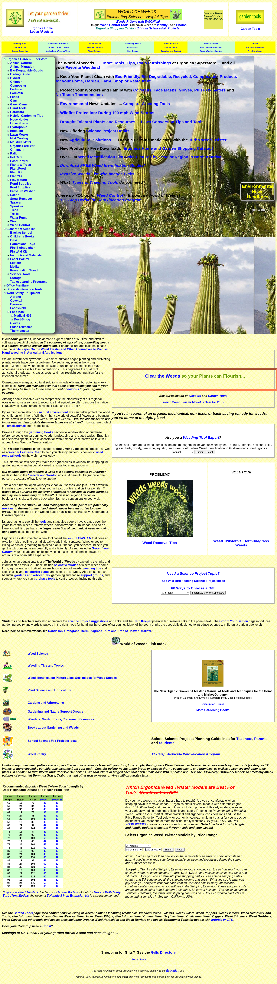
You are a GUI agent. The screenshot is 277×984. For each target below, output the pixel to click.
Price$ (220, 704)
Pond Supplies (20, 183)
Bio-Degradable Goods (26, 70)
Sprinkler (16, 206)
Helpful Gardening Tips (26, 115)
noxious (73, 389)
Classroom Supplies (20, 228)
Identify (162, 25)
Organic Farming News (58, 47)
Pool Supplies (20, 187)
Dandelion (55, 631)
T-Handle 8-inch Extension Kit (68, 895)
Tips (131, 63)
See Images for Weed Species (96, 677)
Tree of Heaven (128, 631)
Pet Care (16, 157)
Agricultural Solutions (90, 140)
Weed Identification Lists (211, 47)
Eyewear (16, 304)
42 (45, 806)
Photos (181, 25)
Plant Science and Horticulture (49, 690)
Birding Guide (20, 74)
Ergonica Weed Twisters (21, 892)
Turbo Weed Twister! (208, 140)
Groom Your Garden (233, 621)
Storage (15, 278)
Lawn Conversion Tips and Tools (172, 122)
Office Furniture (17, 285)
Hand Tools (18, 108)
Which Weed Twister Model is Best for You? (193, 402)
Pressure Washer (22, 191)
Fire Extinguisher (22, 247)
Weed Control (20, 225)
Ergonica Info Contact (171, 51)
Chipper (16, 81)
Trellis (14, 213)
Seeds (14, 195)
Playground (18, 179)
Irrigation (16, 130)
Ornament (17, 149)
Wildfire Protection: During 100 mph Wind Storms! (108, 113)
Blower (15, 78)
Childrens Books (22, 236)
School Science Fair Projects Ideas (52, 740)
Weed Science (95, 51)
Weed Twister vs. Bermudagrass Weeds (241, 543)
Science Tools (20, 274)
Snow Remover (21, 198)
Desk (14, 240)
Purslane (110, 631)
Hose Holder (19, 119)
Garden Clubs (171, 47)
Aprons (15, 296)
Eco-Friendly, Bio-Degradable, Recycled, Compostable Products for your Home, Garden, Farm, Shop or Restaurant (146, 78)
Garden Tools (250, 28)
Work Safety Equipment (23, 293)
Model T (45, 799)
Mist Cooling (19, 138)
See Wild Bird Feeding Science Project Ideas (193, 580)
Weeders (194, 395)
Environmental (74, 103)
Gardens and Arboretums (46, 702)
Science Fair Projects (58, 43)
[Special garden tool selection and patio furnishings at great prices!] (250, 22)
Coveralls (142, 90)
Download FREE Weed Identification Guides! (102, 165)
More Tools (113, 63)
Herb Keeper (142, 621)
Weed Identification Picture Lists (51, 677)
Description (208, 704)
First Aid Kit (18, 251)
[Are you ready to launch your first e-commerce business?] (213, 27)
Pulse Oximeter (21, 327)
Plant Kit (16, 172)
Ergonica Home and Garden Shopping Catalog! (168, 148)
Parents (261, 739)
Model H (57, 799)
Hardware (17, 112)
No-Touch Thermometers (79, 94)
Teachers (244, 739)
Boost (46, 926)
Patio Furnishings (154, 63)
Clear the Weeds (162, 376)
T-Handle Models (66, 892)
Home (255, 43)
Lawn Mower (19, 134)
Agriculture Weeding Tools (58, 51)
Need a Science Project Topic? (193, 573)
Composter (18, 85)
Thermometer (19, 330)
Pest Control (19, 161)
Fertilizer (16, 89)
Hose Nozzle (19, 123)
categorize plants (37, 571)
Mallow (146, 631)
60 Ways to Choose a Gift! (193, 588)
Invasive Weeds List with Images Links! (98, 174)
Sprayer (15, 202)
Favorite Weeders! (82, 67)
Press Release (171, 43)
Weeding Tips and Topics (46, 665)
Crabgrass (71, 631)
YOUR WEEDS (135, 824)
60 (45, 838)
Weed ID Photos (211, 43)
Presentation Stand (24, 270)
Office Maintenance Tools (24, 289)
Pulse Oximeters (210, 90)
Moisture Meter (20, 142)
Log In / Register (41, 31)
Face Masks (165, 90)
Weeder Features (95, 47)
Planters (16, 176)
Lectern (15, 262)
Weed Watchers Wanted (211, 51)
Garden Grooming (19, 51)
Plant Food (18, 168)
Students (166, 743)
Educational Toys (22, 244)
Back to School (21, 232)
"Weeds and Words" (42, 475)
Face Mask (17, 311)
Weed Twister (95, 43)
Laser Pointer (19, 259)
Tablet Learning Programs (28, 281)
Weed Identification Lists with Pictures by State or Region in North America (149, 157)
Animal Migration (22, 66)
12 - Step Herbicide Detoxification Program (101, 200)
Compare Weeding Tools (146, 103)
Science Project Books (107, 131)
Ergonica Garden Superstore (26, 59)
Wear (14, 221)
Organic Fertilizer (22, 145)
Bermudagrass (91, 631)
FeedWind (257, 209)
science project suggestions (88, 621)
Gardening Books (133, 43)
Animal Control (21, 63)
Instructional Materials (26, 255)
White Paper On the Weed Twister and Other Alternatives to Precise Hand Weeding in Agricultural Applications (55, 351)
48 (45, 809)
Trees (14, 210)
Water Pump (19, 217)
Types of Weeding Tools (95, 182)
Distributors (132, 51)
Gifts (13, 100)
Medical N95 (22, 315)
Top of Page (139, 959)
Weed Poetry (132, 47)
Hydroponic (18, 127)
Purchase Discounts (255, 47)
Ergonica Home (42, 28)
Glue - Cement (20, 104)
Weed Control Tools (114, 25)
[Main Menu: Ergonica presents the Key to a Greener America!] (41, 16)
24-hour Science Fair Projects (158, 28)
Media (14, 266)
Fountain (16, 93)
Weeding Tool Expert (201, 437)
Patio (14, 153)
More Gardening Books (213, 710)
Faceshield (18, 308)
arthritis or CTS (222, 919)
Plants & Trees (20, 164)
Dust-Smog (22, 319)
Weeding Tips (19, 43)
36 (45, 802)
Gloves (15, 323)
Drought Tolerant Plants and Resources (97, 122)
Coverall (16, 300)
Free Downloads (255, 51)
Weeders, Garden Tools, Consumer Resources (61, 719)
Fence (14, 96)
